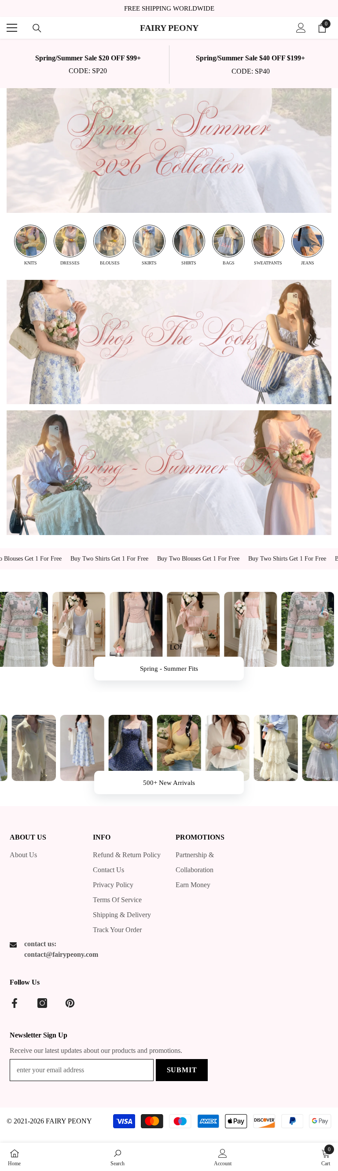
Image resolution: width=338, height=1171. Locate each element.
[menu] (12, 27)
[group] (30, 245)
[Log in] (301, 28)
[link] (88, 64)
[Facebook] (14, 1003)
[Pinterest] (70, 1003)
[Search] (37, 28)
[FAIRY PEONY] (169, 150)
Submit (182, 1070)
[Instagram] (42, 1003)
